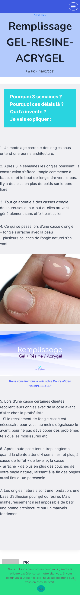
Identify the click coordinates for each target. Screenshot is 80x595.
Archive (40, 14)
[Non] (75, 579)
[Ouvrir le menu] (73, 6)
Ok (41, 588)
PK (33, 71)
